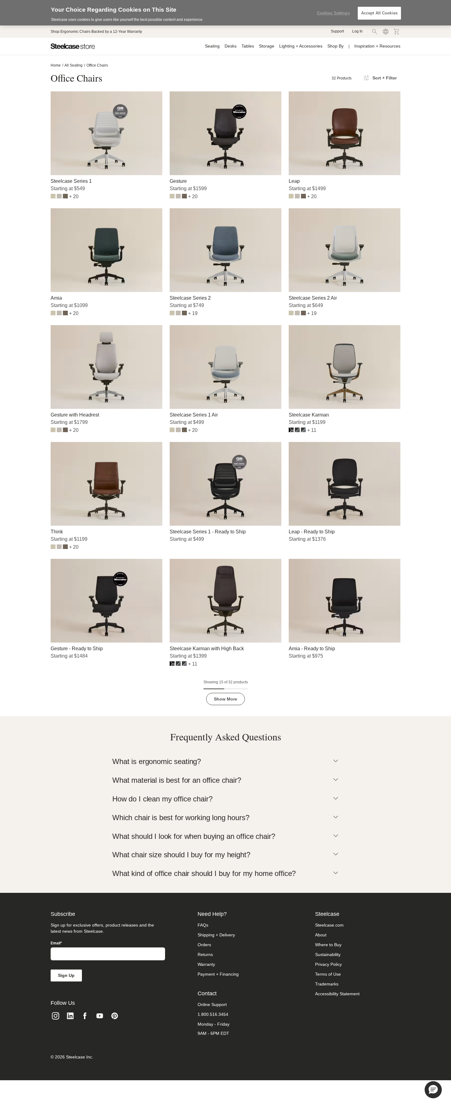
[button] (433, 1089)
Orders (204, 944)
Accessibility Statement (337, 993)
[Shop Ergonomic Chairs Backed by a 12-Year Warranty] (96, 31)
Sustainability (328, 954)
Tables (247, 46)
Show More (225, 699)
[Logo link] (73, 46)
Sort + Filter (384, 77)
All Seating (73, 65)
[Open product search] (374, 31)
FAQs (203, 925)
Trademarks (326, 983)
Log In (357, 31)
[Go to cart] (396, 31)
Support (337, 31)
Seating (212, 46)
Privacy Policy (328, 964)
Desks (231, 46)
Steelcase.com (329, 925)
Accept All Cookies (379, 13)
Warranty (206, 964)
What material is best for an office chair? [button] (176, 780)
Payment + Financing (218, 974)
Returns (205, 954)
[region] (225, 12)
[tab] (225, 761)
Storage (266, 46)
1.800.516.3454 (213, 1014)
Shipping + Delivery (216, 934)
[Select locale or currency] (385, 31)
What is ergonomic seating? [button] (156, 761)
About (320, 934)
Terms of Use (328, 974)
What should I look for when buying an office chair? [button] (193, 836)
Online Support (212, 1004)
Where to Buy (328, 944)
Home (56, 65)
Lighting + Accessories (300, 46)
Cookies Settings (333, 13)
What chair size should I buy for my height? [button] (181, 855)
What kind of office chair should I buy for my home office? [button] (204, 873)
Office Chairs (97, 65)
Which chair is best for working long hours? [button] (180, 817)
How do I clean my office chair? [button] (162, 799)
